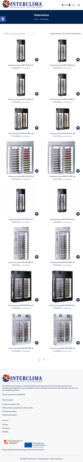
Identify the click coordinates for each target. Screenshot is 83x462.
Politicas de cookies (9, 415)
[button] (3, 19)
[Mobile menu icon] (79, 5)
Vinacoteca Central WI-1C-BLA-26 (62, 65)
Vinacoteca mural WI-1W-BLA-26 (62, 219)
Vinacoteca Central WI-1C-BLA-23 (20, 65)
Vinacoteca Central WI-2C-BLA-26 (62, 133)
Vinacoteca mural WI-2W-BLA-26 (62, 305)
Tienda (5, 424)
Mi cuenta (6, 428)
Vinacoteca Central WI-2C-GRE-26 (62, 176)
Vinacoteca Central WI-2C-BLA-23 (21, 133)
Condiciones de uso (9, 411)
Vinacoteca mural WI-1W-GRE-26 (62, 262)
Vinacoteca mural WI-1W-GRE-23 (21, 262)
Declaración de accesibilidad (13, 394)
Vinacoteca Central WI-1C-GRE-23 (20, 99)
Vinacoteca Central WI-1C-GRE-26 (62, 99)
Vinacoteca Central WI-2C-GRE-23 (21, 176)
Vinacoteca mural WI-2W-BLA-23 (21, 305)
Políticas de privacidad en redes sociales (17, 408)
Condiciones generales (11, 404)
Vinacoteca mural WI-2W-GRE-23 (21, 348)
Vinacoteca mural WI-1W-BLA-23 (21, 219)
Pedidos (5, 432)
